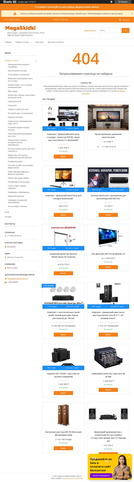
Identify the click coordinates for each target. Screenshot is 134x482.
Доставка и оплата (56, 42)
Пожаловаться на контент (73, 478)
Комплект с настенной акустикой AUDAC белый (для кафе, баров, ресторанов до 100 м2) (63, 315)
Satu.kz (78, 476)
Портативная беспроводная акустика (20, 135)
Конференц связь (15, 161)
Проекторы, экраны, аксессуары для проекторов (21, 96)
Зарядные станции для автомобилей (17, 201)
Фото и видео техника (17, 206)
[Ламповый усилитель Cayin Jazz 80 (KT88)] (108, 357)
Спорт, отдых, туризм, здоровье (17, 187)
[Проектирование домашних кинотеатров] (108, 117)
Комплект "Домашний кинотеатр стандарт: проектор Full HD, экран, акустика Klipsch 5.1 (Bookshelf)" (63, 137)
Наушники (12, 105)
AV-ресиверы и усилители (18, 74)
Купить (63, 156)
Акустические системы (17, 70)
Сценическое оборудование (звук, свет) (20, 122)
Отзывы (8, 217)
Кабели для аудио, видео (18, 178)
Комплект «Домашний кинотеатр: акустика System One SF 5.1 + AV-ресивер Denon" (108, 315)
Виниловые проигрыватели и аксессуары (20, 79)
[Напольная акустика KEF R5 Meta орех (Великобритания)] (63, 415)
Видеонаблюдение (16, 196)
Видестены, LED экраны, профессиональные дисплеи (20, 156)
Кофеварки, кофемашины (18, 192)
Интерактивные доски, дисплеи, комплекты (21, 150)
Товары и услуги (22, 42)
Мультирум (12, 91)
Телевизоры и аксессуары (19, 182)
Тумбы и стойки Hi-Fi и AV (18, 109)
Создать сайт (23, 2)
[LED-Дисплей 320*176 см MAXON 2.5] (108, 237)
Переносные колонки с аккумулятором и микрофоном (17, 142)
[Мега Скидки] (20, 30)
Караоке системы (15, 117)
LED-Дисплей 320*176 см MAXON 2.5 (108, 254)
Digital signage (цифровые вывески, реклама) (18, 173)
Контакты (40, 42)
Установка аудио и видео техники (18, 128)
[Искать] (125, 30)
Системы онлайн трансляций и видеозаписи (21, 166)
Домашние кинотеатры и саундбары (18, 65)
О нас (7, 212)
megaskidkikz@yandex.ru (17, 278)
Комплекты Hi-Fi (14, 101)
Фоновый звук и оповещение (20, 113)
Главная (8, 42)
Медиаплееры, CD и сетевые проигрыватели (20, 86)
